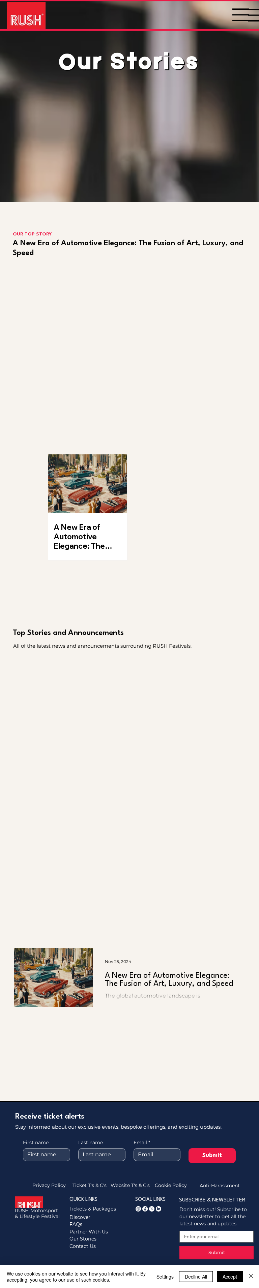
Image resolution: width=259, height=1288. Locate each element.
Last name (90, 1143)
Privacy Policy (49, 1185)
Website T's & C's (130, 1185)
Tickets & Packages (92, 1209)
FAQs (75, 1224)
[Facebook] (145, 1209)
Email (142, 1143)
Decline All (196, 1276)
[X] (151, 1209)
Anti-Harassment (220, 1186)
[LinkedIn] (158, 1209)
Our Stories (82, 1239)
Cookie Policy (171, 1185)
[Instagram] (138, 1209)
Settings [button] (165, 1276)
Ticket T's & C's (90, 1185)
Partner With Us (88, 1232)
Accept (230, 1276)
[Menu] (240, 14)
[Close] (251, 1276)
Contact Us (82, 1246)
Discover (79, 1217)
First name (36, 1143)
